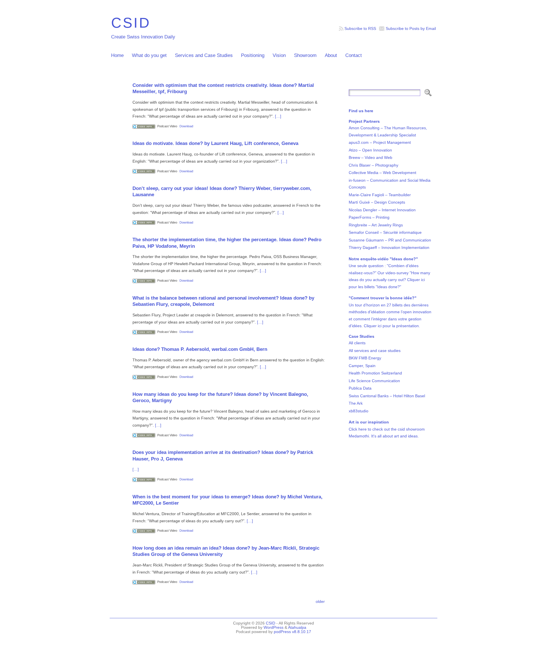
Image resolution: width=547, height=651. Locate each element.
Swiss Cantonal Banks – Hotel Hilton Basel (387, 396)
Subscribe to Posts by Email (411, 28)
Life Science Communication (374, 380)
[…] (278, 116)
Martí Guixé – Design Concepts (377, 202)
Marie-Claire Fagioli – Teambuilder (380, 195)
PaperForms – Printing (369, 217)
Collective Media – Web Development (382, 172)
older (320, 601)
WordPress (273, 627)
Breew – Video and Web (370, 157)
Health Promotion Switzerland (375, 373)
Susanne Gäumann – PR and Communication (390, 240)
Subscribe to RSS (360, 28)
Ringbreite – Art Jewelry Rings (376, 225)
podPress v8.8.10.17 (292, 632)
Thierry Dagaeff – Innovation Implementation (389, 247)
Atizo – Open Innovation (370, 150)
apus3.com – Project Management (380, 142)
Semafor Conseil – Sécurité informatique (385, 232)
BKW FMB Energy (365, 358)
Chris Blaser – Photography (373, 165)
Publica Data (360, 388)
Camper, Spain (362, 365)
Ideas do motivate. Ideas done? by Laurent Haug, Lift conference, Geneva (215, 143)
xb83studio (358, 411)
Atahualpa (297, 627)
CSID (131, 23)
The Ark (356, 403)
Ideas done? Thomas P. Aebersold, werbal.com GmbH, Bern (199, 349)
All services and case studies (375, 350)
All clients (357, 343)
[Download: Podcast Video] (143, 126)
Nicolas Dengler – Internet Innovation (382, 210)
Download (186, 126)
